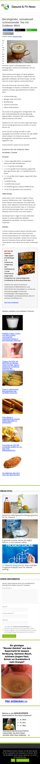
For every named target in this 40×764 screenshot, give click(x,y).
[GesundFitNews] (20, 6)
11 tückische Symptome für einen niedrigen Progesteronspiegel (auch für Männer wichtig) (19, 567)
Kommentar (7, 588)
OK (13, 760)
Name (5, 607)
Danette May (17, 36)
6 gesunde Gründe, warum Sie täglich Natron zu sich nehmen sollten (17, 541)
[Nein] (37, 756)
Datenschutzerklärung (21, 626)
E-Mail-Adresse (8, 613)
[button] (8, 30)
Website (5, 620)
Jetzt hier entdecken (11, 302)
